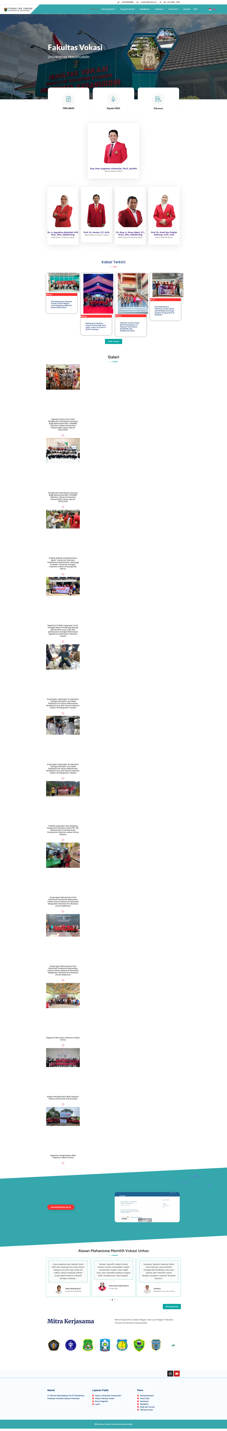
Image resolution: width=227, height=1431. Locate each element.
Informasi (173, 9)
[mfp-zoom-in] (63, 435)
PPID (195, 9)
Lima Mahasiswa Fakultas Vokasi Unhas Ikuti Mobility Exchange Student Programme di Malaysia (164, 311)
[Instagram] (170, 1374)
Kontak (186, 9)
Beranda (94, 9)
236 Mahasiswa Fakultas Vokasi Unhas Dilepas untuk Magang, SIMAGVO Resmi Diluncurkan (61, 304)
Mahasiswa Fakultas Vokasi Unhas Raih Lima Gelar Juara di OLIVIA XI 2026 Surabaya (95, 326)
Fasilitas (159, 9)
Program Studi (127, 9)
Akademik (144, 9)
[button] (109, 1299)
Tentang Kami (107, 9)
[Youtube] (177, 1374)
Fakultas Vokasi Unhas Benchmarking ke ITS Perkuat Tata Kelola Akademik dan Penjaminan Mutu (130, 327)
